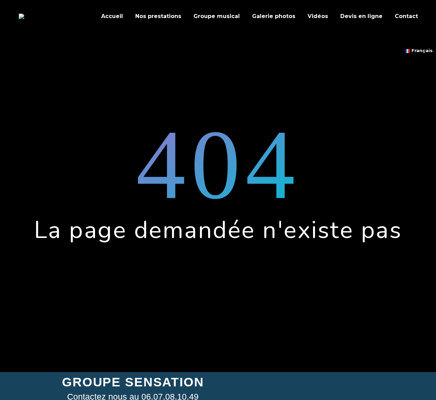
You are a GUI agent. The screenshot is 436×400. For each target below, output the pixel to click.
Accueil (112, 16)
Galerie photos (273, 16)
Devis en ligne (361, 16)
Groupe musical (216, 16)
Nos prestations (158, 16)
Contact (406, 16)
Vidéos (318, 16)
